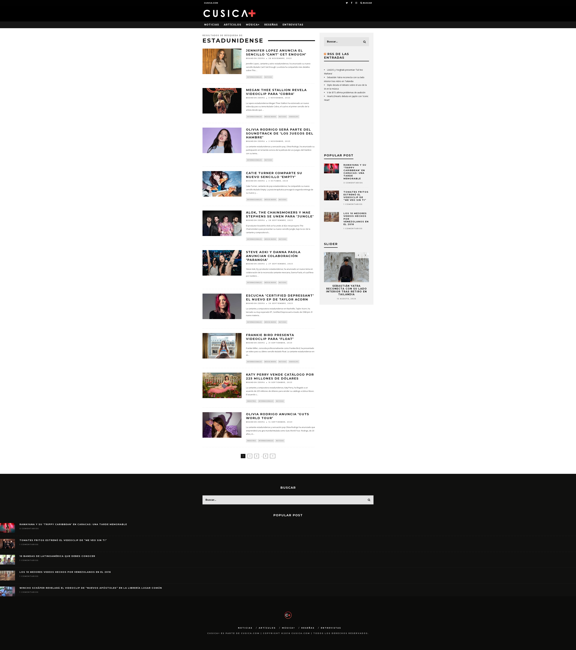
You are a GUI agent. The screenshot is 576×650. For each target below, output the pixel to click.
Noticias (211, 24)
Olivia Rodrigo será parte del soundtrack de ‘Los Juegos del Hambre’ (279, 133)
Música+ (253, 24)
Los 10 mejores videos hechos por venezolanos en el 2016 (65, 572)
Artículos (232, 24)
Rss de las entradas (336, 55)
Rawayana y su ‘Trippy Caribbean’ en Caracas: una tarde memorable (355, 172)
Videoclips (293, 116)
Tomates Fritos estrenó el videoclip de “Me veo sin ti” (356, 196)
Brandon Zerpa (255, 58)
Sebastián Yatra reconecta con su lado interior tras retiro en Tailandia (346, 290)
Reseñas (271, 24)
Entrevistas (293, 24)
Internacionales (254, 77)
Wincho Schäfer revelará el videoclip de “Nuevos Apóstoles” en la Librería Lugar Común (91, 588)
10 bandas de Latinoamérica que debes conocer (57, 556)
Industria (251, 401)
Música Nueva (270, 116)
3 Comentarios (353, 183)
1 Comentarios (353, 204)
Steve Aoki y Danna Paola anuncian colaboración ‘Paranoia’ (273, 256)
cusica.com (211, 3)
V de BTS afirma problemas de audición (346, 92)
